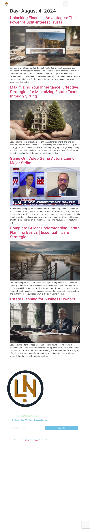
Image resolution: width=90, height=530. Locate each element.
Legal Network (36, 440)
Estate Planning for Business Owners (42, 299)
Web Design (28, 440)
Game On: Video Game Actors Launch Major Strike (43, 160)
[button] (65, 3)
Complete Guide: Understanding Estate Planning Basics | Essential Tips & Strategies (45, 232)
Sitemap (22, 440)
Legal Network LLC (39, 439)
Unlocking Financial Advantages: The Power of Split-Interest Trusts (43, 19)
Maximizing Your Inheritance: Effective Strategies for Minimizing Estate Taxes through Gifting (44, 91)
